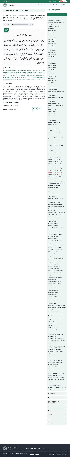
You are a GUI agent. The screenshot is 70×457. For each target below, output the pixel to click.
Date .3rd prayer (52, 35)
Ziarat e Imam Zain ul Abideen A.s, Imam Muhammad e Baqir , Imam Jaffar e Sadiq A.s (56, 379)
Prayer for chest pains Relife (55, 232)
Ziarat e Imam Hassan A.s (54, 369)
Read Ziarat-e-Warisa (53, 301)
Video (57, 4)
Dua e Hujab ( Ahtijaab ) (54, 103)
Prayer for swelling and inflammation (57, 262)
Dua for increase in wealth (55, 132)
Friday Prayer (52, 196)
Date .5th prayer (52, 39)
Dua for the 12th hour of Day (55, 181)
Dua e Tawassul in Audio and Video (56, 118)
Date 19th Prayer (52, 69)
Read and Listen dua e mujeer (55, 277)
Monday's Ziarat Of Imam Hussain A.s (57, 214)
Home (31, 4)
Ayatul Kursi (51, 28)
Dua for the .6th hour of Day (55, 168)
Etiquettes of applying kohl (55, 185)
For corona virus (52, 189)
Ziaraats (50, 423)
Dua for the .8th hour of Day (55, 172)
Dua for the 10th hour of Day (55, 176)
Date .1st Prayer (52, 30)
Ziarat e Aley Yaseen (53, 353)
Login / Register (52, 1)
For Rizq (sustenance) (54, 194)
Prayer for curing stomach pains (56, 234)
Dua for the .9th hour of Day (55, 174)
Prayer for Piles (52, 253)
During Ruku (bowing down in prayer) (57, 183)
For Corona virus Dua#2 (54, 192)
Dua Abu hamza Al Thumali (55, 85)
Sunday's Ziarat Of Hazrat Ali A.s (56, 312)
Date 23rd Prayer (52, 78)
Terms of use (58, 454)
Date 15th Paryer (52, 61)
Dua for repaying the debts (55, 152)
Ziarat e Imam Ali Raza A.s (54, 366)
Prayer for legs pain (53, 243)
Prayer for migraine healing (55, 247)
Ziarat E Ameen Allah (53, 356)
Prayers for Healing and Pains (55, 275)
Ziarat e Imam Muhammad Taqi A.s (56, 373)
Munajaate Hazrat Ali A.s (54, 219)
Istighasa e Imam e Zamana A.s (56, 204)
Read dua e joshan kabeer (55, 281)
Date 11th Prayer (52, 52)
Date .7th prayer (52, 43)
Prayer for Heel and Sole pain (55, 240)
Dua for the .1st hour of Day (55, 157)
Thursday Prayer (52, 321)
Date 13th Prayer (52, 56)
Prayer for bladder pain (54, 225)
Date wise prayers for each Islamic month (54, 402)
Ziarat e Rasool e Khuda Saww (55, 385)
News (54, 4)
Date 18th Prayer (52, 67)
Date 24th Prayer (52, 80)
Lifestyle (50, 415)
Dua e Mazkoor (52, 111)
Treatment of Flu (52, 332)
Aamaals (46, 4)
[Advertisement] (57, 433)
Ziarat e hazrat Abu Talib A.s (55, 360)
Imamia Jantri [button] (36, 4)
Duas (42, 4)
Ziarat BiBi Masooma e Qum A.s (56, 351)
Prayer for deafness (53, 236)
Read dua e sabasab (53, 290)
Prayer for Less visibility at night (56, 245)
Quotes (50, 4)
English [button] (63, 4)
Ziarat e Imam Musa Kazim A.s (55, 375)
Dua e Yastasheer (53, 120)
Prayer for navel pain (53, 251)
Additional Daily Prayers (54, 26)
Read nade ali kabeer (53, 296)
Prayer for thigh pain (53, 264)
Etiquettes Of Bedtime (53, 187)
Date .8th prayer (52, 45)
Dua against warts (53, 87)
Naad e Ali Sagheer (53, 221)
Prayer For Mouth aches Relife (55, 249)
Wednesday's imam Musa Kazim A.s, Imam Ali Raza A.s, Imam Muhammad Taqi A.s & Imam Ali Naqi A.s (56, 348)
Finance (50, 406)
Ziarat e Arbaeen (52, 358)
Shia (61, 1)
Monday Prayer (52, 210)
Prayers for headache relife (55, 272)
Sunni (65, 1)
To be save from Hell (53, 327)
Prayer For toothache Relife (55, 266)
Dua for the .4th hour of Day (55, 163)
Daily (49, 397)
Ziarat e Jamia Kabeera (54, 383)
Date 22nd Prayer (53, 76)
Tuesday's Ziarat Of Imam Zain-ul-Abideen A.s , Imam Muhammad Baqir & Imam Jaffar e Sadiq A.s (56, 340)
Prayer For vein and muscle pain (56, 270)
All (48, 14)
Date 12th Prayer (52, 54)
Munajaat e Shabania (53, 217)
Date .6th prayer (52, 41)
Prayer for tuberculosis (54, 268)
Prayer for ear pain (53, 238)
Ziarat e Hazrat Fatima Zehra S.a (56, 362)
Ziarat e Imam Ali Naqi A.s (54, 364)
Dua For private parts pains (55, 122)
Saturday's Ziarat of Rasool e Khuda (57, 305)
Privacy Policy (51, 454)
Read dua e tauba (53, 294)
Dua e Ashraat (52, 95)
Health (49, 410)
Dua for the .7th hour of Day (55, 170)
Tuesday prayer (52, 336)
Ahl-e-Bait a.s (51, 393)
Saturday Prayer (52, 303)
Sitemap (64, 454)
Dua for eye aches (53, 124)
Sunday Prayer (52, 309)
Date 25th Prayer (52, 82)
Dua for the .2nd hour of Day (55, 159)
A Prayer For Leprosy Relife (55, 18)
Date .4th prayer (52, 37)
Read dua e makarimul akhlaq (55, 283)
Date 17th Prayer (52, 65)
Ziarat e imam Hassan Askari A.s (56, 371)
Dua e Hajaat (52, 101)
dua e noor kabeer (53, 113)
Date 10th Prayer (52, 50)
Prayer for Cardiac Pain (54, 230)
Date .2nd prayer (52, 32)
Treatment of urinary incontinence (56, 334)
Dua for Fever (52, 126)
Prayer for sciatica (53, 256)
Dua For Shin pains (53, 155)
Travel (49, 419)
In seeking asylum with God (55, 202)
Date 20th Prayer (52, 72)
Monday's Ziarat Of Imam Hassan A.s (57, 212)
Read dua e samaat (53, 292)
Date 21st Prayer (52, 74)
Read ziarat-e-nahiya (53, 299)
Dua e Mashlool (52, 109)
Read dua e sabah (53, 288)
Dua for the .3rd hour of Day (55, 161)
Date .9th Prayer (52, 48)
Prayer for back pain (53, 223)
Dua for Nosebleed (53, 143)
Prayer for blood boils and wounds (56, 227)
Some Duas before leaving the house (57, 307)
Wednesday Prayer (53, 344)
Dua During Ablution (53, 89)
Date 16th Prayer (52, 63)
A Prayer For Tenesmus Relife (55, 20)
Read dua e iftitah (53, 279)
